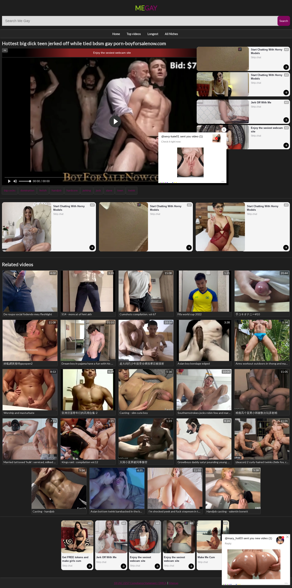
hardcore (72, 190)
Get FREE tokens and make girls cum (75, 559)
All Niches (171, 34)
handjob (57, 190)
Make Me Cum (206, 557)
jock (98, 190)
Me (146, 8)
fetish (43, 190)
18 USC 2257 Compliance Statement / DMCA (140, 583)
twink (131, 190)
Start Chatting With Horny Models (267, 51)
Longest (152, 34)
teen (120, 190)
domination (27, 190)
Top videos (134, 34)
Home (116, 34)
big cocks (9, 190)
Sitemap (173, 583)
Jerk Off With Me (261, 102)
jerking (87, 190)
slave (109, 190)
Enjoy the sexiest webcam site (112, 52)
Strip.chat (256, 57)
